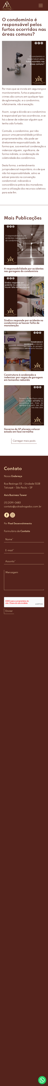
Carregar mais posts (24, 441)
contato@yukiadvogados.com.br (22, 506)
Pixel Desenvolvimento (20, 523)
